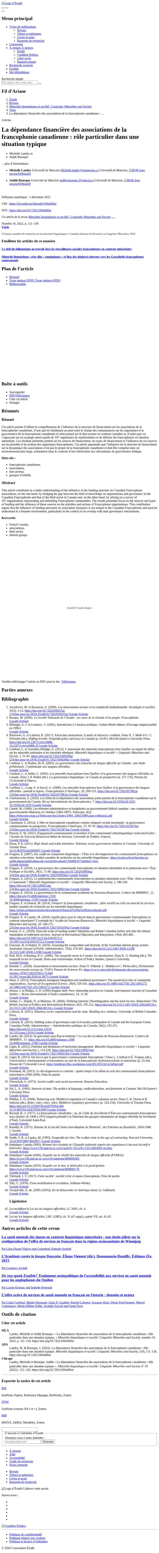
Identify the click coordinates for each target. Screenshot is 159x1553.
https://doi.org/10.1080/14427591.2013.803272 (118, 983)
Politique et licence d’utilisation (28, 1541)
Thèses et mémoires (29, 33)
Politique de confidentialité (25, 1534)
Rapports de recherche (30, 40)
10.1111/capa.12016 (21, 1032)
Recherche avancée (21, 65)
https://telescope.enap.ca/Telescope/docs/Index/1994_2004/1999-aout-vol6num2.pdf (60, 815)
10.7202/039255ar (57, 714)
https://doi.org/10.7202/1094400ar (30, 210)
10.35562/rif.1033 (20, 805)
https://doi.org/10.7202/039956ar (72, 871)
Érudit (21, 51)
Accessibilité (17, 1457)
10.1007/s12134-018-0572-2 (26, 941)
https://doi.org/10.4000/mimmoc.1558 (32, 896)
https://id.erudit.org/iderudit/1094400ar (32, 203)
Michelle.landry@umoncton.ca (80, 170)
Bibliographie (17, 284)
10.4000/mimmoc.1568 (23, 1043)
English (14, 68)
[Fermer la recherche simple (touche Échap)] (7, 7)
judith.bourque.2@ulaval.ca (77, 180)
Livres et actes (26, 37)
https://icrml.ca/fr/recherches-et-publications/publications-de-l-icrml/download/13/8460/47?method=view (79, 859)
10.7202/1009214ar (58, 889)
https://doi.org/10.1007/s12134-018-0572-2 (35, 938)
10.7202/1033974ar (58, 829)
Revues (21, 30)
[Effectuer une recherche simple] (3, 7)
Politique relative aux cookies (27, 1538)
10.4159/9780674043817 (24, 1141)
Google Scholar (78, 714)
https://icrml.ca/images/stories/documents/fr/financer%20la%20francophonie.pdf (58, 910)
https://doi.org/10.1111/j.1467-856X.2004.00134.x (125, 1004)
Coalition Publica (27, 54)
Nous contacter (18, 1464)
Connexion (16, 44)
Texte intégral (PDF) (22, 280)
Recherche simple (12, 78)
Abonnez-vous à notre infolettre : (25, 1437)
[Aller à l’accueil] (12, 3)
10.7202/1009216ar (58, 1053)
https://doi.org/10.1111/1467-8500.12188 (110, 948)
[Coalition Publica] (14, 1526)
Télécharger (68, 681)
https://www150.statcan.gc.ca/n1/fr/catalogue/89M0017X (44, 1169)
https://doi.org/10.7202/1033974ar (117, 826)
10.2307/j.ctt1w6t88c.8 (23, 745)
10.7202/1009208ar (58, 759)
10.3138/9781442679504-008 (27, 1109)
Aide (12, 1454)
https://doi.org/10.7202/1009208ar (52, 756)
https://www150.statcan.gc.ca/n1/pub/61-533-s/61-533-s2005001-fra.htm (67, 1148)
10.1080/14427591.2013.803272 (29, 987)
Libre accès (24, 58)
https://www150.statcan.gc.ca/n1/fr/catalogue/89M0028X (44, 1158)
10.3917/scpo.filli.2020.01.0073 (28, 976)
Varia (12, 110)
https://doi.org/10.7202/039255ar (45, 710)
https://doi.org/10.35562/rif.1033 (115, 801)
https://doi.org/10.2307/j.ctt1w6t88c (31, 742)
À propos (27, 47)
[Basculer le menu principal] (3, 11)
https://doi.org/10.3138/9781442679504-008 (36, 1106)
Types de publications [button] (22, 26)
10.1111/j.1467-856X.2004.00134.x (31, 1008)
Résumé (14, 277)
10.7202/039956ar (57, 875)
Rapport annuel (26, 61)
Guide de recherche (21, 1461)
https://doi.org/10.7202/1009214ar (30, 885)
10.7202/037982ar (57, 794)
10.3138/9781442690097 (24, 850)
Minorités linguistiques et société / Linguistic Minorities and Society (50, 106)
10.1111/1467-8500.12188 (25, 952)
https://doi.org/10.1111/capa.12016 (30, 1029)
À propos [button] (15, 47)
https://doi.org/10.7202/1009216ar (73, 1050)
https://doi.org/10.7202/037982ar (118, 791)
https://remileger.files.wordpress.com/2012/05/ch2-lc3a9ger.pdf (84, 1064)
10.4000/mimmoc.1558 (23, 899)
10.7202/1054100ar (58, 927)
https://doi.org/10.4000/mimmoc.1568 (51, 1039)
